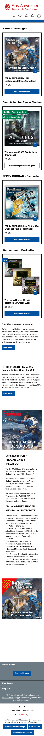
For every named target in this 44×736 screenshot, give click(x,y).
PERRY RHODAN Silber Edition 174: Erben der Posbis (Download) (22, 227)
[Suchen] (13, 16)
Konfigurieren (34, 727)
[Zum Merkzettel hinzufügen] (35, 70)
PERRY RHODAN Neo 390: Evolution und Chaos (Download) (20, 79)
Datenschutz (15, 711)
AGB (32, 711)
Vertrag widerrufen (22, 673)
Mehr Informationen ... (31, 722)
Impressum (26, 711)
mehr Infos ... (8, 348)
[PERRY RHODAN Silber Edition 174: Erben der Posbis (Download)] (22, 202)
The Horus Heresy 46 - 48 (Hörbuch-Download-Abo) (17, 301)
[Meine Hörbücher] (32, 16)
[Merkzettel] (20, 16)
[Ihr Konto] (26, 16)
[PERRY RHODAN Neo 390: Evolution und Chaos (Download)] (22, 55)
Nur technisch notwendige (15, 727)
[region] (22, 61)
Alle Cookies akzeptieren (22, 733)
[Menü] (5, 16)
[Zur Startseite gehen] (22, 7)
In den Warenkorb (22, 92)
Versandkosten (8, 698)
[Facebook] (24, 707)
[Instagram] (19, 707)
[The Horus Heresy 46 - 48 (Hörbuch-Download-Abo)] (22, 276)
